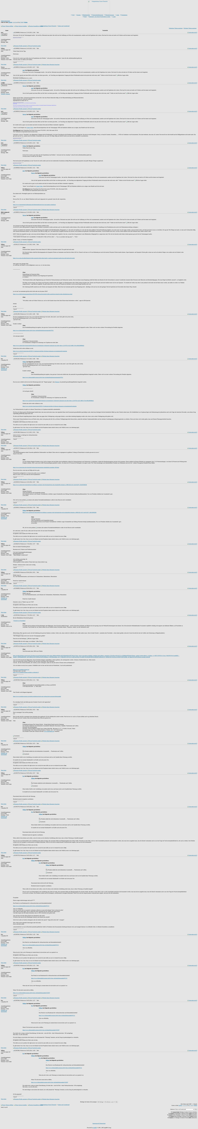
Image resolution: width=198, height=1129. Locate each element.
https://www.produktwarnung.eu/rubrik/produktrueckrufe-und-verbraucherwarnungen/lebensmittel (37, 696)
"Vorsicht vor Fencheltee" (19, 620)
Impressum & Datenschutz (99, 1123)
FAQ (73, 15)
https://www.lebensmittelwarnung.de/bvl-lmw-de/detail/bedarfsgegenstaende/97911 (33, 330)
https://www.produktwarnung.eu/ (21, 669)
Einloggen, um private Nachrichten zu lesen (99, 16)
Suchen (79, 15)
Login (114, 16)
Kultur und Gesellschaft (63, 26)
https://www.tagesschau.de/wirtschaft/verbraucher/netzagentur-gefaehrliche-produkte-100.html (36, 467)
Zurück (10, 22)
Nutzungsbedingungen (97, 15)
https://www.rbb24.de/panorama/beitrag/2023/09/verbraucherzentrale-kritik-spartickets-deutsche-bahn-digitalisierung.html (42, 294)
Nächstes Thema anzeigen (190, 28)
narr (24, 70)
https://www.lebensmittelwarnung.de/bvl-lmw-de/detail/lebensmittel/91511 (31, 906)
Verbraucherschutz (5, 21)
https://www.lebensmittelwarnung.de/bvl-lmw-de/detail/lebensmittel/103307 (31, 992)
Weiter (26, 22)
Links (117, 15)
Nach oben (3, 45)
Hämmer (57, 382)
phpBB (95, 1127)
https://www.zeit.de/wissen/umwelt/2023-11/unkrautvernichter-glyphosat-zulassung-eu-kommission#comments (40, 351)
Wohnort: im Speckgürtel (4, 369)
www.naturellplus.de (49, 731)
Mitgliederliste (86, 15)
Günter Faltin (30, 127)
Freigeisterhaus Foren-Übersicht (48, 26)
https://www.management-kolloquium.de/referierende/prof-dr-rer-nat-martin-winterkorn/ (34, 204)
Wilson (24, 146)
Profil (85, 16)
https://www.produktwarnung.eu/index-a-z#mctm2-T (26, 672)
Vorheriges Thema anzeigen (175, 28)
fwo (24, 776)
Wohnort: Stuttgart (5, 94)
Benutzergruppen (110, 15)
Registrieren (124, 15)
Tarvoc (24, 86)
